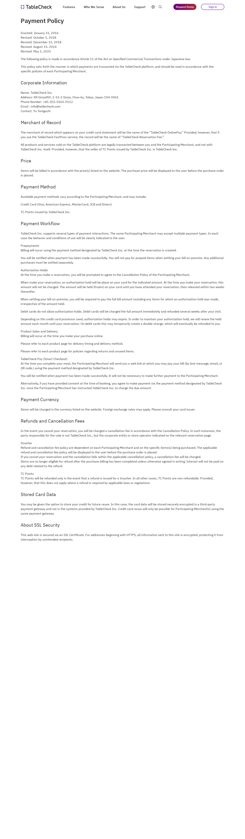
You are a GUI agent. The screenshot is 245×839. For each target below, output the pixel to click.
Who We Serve (94, 7)
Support (139, 7)
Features (69, 7)
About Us (119, 7)
